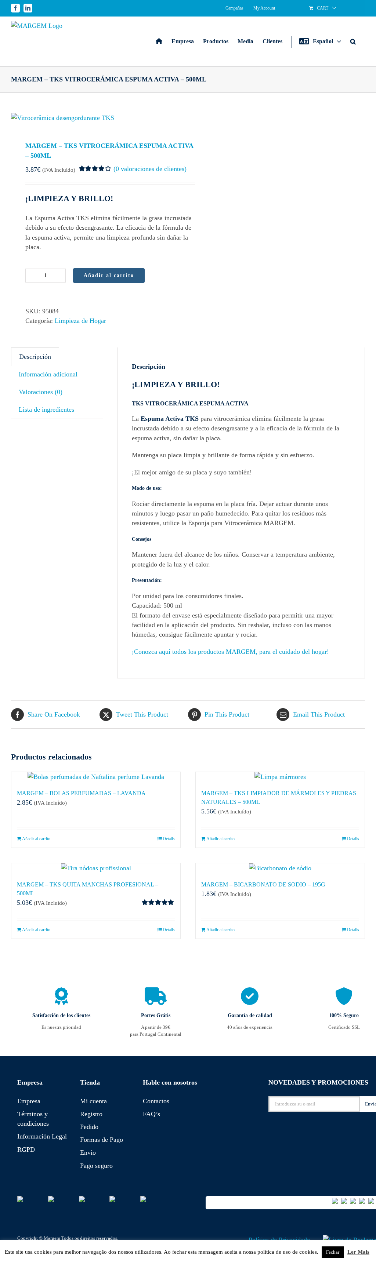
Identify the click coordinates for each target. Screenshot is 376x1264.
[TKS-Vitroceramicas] (96, 118)
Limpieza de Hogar (80, 320)
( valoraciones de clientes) (150, 168)
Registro (91, 1114)
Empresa (28, 1101)
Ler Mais (358, 1252)
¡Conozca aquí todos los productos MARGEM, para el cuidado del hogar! (230, 651)
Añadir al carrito (109, 275)
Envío (88, 1152)
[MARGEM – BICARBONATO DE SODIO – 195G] (280, 868)
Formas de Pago (101, 1139)
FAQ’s (151, 1114)
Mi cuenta (93, 1101)
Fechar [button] (332, 1252)
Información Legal (42, 1136)
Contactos (156, 1101)
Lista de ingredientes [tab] (46, 409)
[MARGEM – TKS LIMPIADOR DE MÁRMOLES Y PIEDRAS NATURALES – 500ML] (280, 777)
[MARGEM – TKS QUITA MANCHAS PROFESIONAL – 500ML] (95, 868)
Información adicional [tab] (48, 374)
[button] (353, 41)
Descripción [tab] (35, 356)
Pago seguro (96, 1165)
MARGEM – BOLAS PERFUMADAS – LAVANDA (81, 793)
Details (169, 838)
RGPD (26, 1149)
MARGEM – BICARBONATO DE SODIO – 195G (263, 884)
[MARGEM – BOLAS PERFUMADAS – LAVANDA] (95, 777)
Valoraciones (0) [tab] (40, 392)
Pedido (89, 1126)
